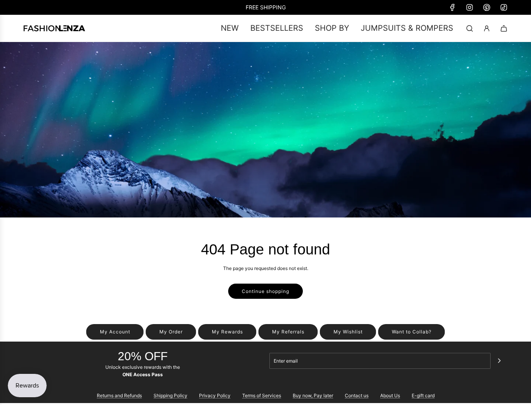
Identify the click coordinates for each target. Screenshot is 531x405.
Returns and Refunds (119, 395)
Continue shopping (265, 291)
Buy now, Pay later (313, 395)
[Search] (469, 28)
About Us (390, 395)
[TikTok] (503, 7)
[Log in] (486, 28)
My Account (115, 332)
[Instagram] (469, 7)
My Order (171, 332)
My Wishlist (348, 332)
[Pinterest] (486, 7)
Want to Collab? (411, 332)
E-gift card (423, 395)
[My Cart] (503, 28)
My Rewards (227, 332)
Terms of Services (261, 395)
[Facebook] (452, 7)
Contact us (357, 395)
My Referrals (288, 332)
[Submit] (499, 360)
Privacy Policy (215, 395)
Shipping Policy (170, 395)
